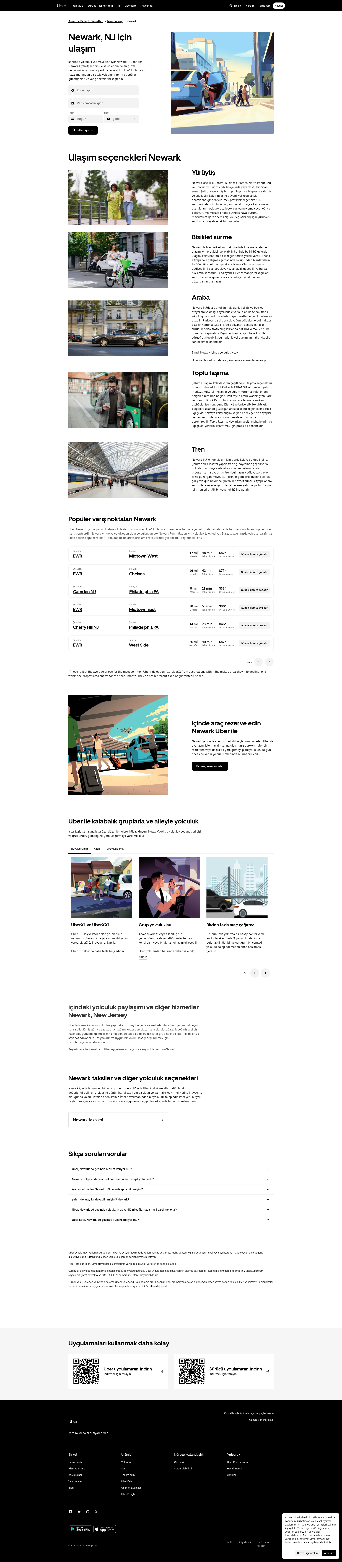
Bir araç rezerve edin (210, 766)
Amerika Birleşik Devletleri (85, 21)
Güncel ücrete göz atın (254, 554)
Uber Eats (130, 5)
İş (119, 5)
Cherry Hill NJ (86, 627)
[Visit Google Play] (80, 1529)
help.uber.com (255, 1270)
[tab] (129, 848)
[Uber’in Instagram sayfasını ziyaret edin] (87, 1511)
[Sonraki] (265, 973)
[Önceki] (254, 973)
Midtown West (143, 556)
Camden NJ (84, 591)
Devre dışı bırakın (307, 1553)
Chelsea (137, 573)
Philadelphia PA (144, 591)
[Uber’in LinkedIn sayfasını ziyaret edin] (70, 1511)
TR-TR (237, 5)
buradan (297, 1542)
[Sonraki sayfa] (269, 662)
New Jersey (115, 21)
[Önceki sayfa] (258, 662)
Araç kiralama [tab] (115, 848)
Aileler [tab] (98, 848)
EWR (77, 556)
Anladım (329, 1553)
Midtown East (142, 609)
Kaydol (279, 5)
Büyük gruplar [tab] (79, 848)
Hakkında (146, 5)
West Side (139, 645)
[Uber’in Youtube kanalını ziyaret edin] (79, 1511)
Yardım (250, 5)
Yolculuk (77, 5)
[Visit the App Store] (104, 1529)
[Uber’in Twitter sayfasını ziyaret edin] (96, 1511)
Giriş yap (265, 5)
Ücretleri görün (83, 130)
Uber (61, 5)
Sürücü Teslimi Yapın (100, 5)
